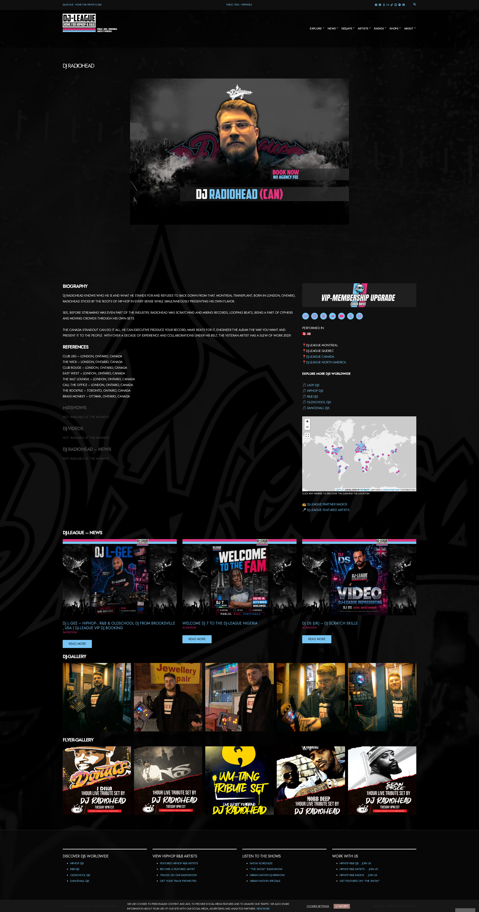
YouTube (395, 4)
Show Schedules (261, 863)
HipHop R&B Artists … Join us (359, 869)
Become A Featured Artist (177, 869)
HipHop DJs (315, 390)
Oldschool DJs (319, 402)
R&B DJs (312, 396)
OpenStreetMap (390, 489)
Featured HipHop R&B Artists (179, 863)
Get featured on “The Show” (360, 881)
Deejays (346, 28)
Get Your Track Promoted (178, 881)
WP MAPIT (365, 489)
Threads (383, 4)
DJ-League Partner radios (327, 504)
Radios (379, 28)
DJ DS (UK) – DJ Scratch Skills (330, 623)
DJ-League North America (326, 362)
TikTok (391, 4)
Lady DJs (313, 385)
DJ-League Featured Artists (328, 510)
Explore (316, 28)
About (408, 28)
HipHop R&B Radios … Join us (358, 875)
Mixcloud (387, 4)
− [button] (307, 427)
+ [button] (307, 421)
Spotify (399, 4)
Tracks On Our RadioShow (178, 875)
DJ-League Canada (320, 356)
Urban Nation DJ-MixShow (267, 875)
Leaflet (340, 489)
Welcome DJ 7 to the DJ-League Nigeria (219, 623)
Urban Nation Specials (265, 881)
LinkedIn (403, 4)
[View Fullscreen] (307, 435)
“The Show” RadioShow (266, 869)
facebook (380, 4)
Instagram (376, 4)
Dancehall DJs (318, 408)
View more (262, 909)
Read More (77, 644)
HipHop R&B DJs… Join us (355, 863)
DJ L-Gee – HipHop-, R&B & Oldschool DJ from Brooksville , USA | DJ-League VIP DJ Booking (119, 626)
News (332, 28)
